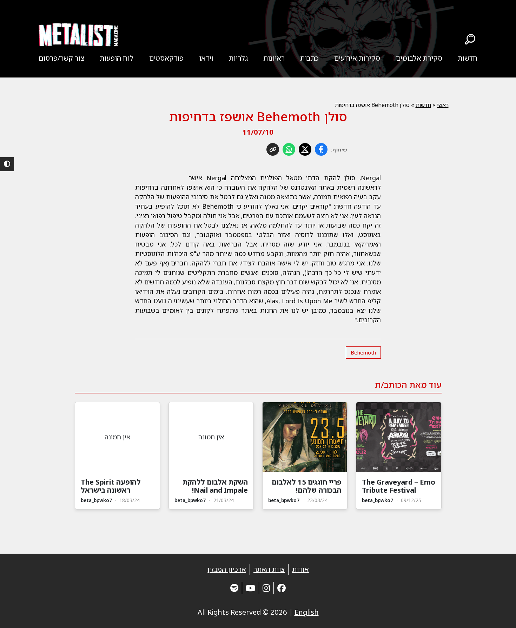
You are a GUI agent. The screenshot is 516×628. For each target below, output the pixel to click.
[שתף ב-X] (305, 149)
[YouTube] (250, 588)
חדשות (467, 58)
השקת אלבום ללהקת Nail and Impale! (215, 486)
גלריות (238, 58)
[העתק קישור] (272, 149)
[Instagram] (266, 588)
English (307, 612)
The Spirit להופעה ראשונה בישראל (111, 486)
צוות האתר (269, 569)
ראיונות (274, 58)
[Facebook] (281, 588)
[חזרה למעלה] (498, 614)
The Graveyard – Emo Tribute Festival (398, 486)
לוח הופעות (116, 58)
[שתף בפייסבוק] (321, 149)
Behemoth (363, 352)
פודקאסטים (166, 58)
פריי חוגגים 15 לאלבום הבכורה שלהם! (307, 486)
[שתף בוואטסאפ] (289, 149)
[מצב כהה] (7, 164)
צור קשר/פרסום (61, 58)
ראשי (443, 105)
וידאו (206, 58)
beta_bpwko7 (377, 500)
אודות (300, 569)
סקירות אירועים (357, 58)
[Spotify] (234, 588)
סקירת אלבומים (419, 58)
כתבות (309, 58)
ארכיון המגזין (226, 569)
